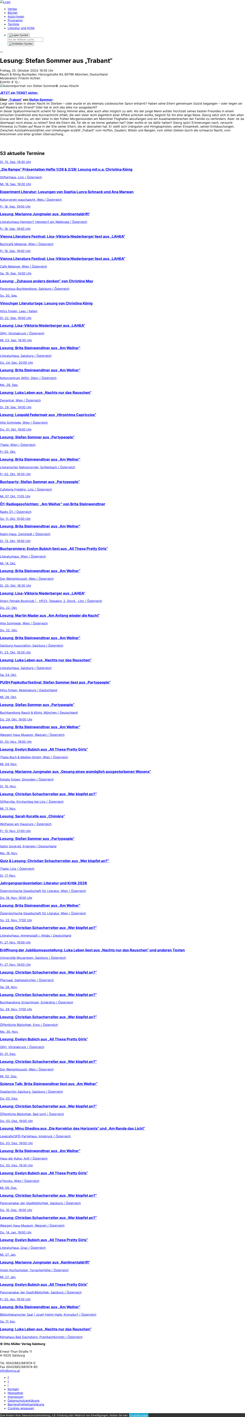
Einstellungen (138, 1415)
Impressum (15, 1397)
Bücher (13, 13)
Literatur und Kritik (21, 28)
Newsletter (15, 1393)
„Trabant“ (15, 100)
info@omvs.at (10, 1371)
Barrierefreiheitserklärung (26, 1404)
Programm (15, 20)
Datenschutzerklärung (23, 1400)
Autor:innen (16, 16)
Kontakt (13, 1389)
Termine (13, 24)
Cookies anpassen (21, 1408)
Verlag (12, 9)
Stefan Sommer (40, 100)
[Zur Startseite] (5, 2)
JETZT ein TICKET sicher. (19, 93)
